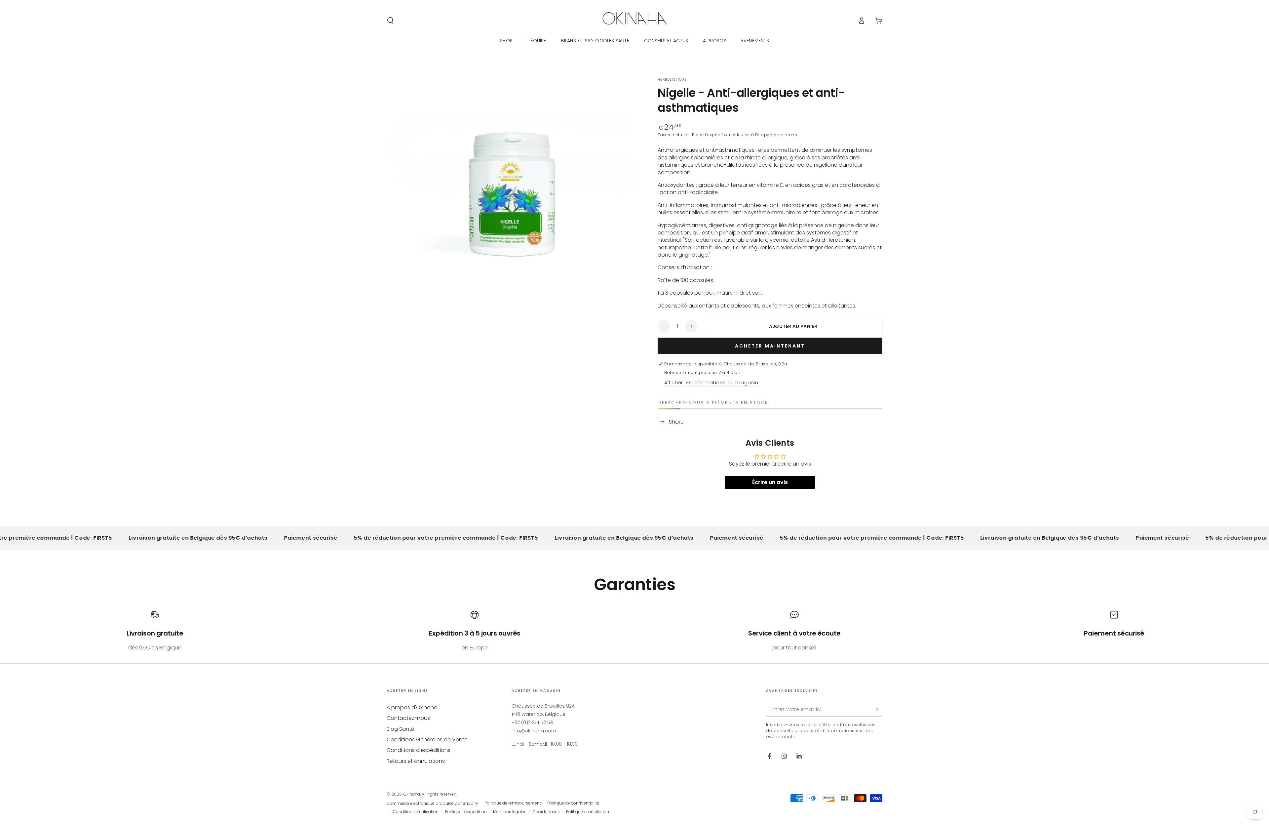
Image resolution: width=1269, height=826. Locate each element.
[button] (390, 20)
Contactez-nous (408, 718)
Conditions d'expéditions (418, 750)
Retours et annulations (416, 761)
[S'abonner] (878, 709)
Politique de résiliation (587, 811)
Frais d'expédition (711, 135)
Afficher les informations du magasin (711, 382)
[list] (634, 630)
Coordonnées (546, 811)
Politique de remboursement (512, 803)
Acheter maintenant (770, 346)
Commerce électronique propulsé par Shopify (432, 803)
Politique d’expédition (466, 811)
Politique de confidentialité (573, 803)
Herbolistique (672, 79)
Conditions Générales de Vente (427, 739)
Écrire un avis (770, 482)
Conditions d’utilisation (416, 811)
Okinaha (412, 794)
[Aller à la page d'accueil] (634, 20)
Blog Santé (400, 729)
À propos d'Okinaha (412, 707)
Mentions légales (509, 811)
